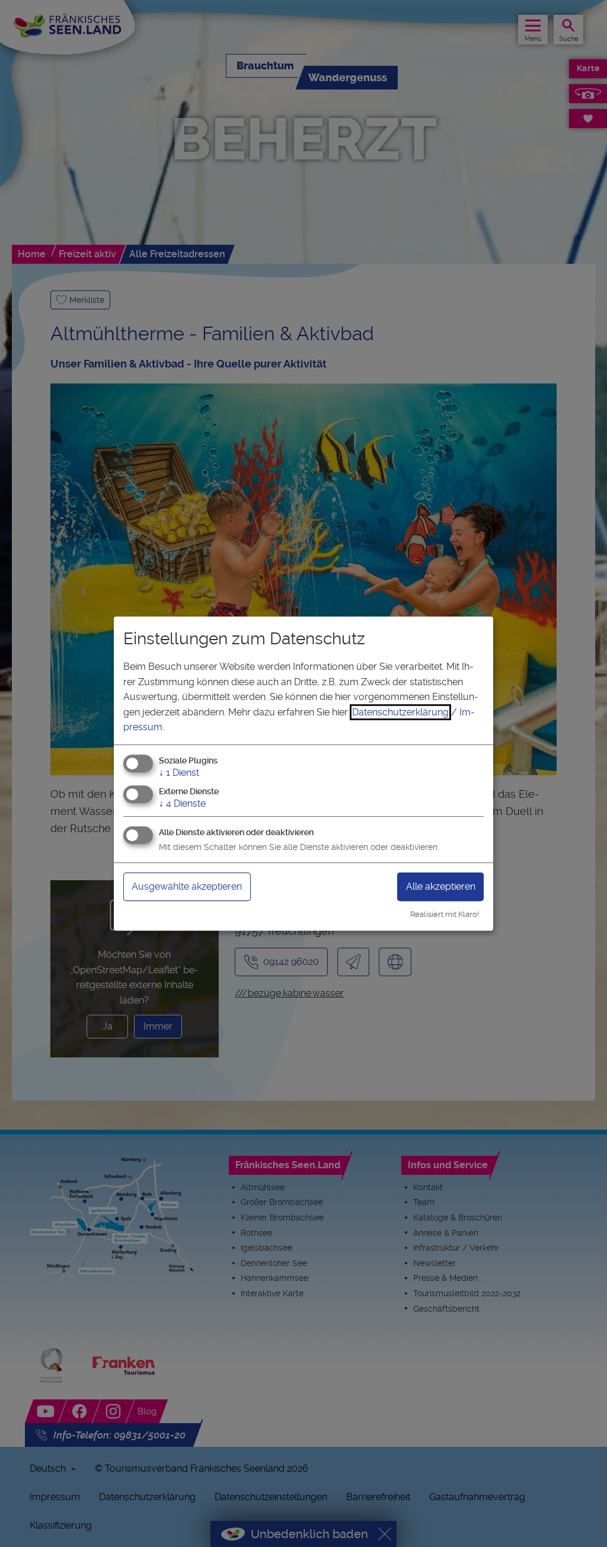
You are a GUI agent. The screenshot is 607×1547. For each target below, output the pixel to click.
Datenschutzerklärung (400, 712)
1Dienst (179, 772)
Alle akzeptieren (440, 886)
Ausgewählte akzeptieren (187, 886)
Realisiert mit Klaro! (444, 914)
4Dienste (182, 803)
